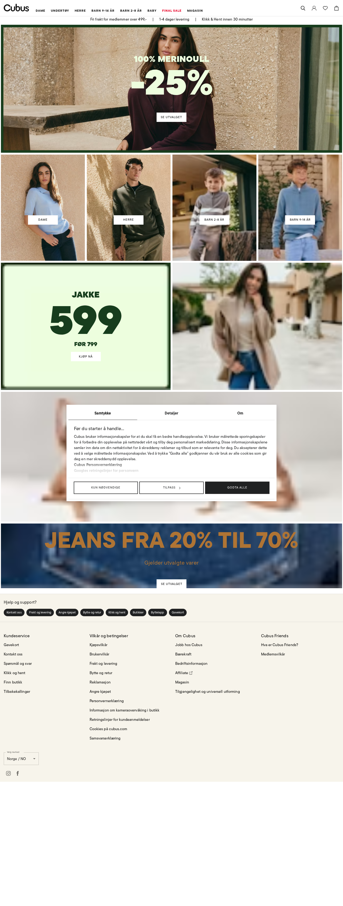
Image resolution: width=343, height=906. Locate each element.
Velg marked (13, 749)
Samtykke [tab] (102, 413)
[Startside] (16, 7)
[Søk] (303, 8)
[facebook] (17, 770)
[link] (314, 8)
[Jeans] (171, 546)
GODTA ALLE (237, 487)
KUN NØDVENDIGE (105, 487)
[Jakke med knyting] (86, 311)
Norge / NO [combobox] (16, 755)
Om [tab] (240, 413)
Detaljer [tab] (171, 413)
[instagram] (8, 770)
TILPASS (169, 487)
